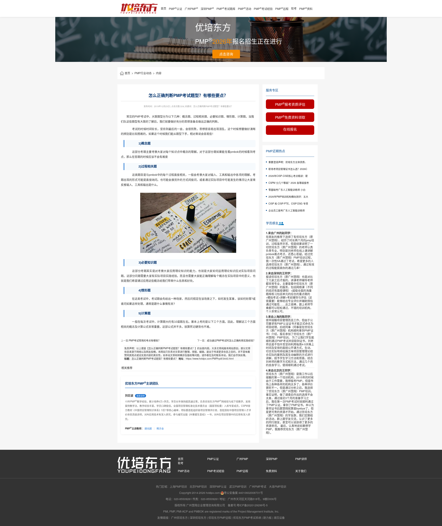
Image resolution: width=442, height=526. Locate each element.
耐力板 (267, 518)
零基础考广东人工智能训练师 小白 (286, 189)
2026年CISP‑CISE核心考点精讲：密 (288, 176)
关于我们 (300, 471)
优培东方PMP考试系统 (247, 518)
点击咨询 (226, 54)
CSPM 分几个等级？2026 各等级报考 (288, 182)
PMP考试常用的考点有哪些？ (145, 340)
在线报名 (290, 129)
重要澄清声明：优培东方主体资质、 (287, 162)
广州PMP (191, 8)
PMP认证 (175, 8)
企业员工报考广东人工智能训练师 (286, 210)
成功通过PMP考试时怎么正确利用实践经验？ (231, 340)
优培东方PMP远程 (219, 518)
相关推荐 (126, 368)
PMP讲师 (301, 459)
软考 (294, 8)
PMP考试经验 (263, 8)
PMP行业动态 (144, 73)
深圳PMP (207, 8)
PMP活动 (244, 8)
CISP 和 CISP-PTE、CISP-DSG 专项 (288, 203)
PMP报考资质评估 (290, 104)
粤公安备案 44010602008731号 (243, 493)
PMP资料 (306, 8)
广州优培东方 (179, 518)
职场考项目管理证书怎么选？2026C (287, 169)
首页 (163, 8)
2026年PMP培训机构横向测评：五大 (288, 196)
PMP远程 (282, 8)
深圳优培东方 (198, 518)
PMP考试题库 (226, 8)
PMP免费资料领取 (290, 117)
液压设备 (279, 518)
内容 (158, 73)
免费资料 (271, 471)
